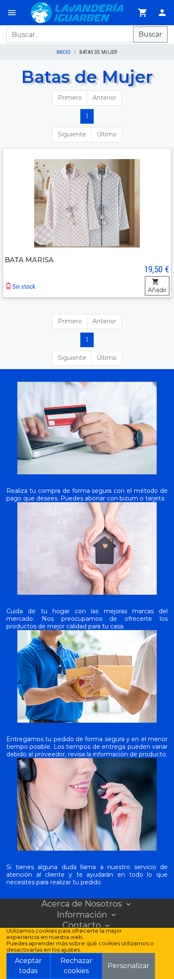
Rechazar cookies (76, 966)
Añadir (157, 290)
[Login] (162, 13)
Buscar (150, 34)
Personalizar (129, 966)
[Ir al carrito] (142, 13)
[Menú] (11, 13)
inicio (64, 52)
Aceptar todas (28, 966)
